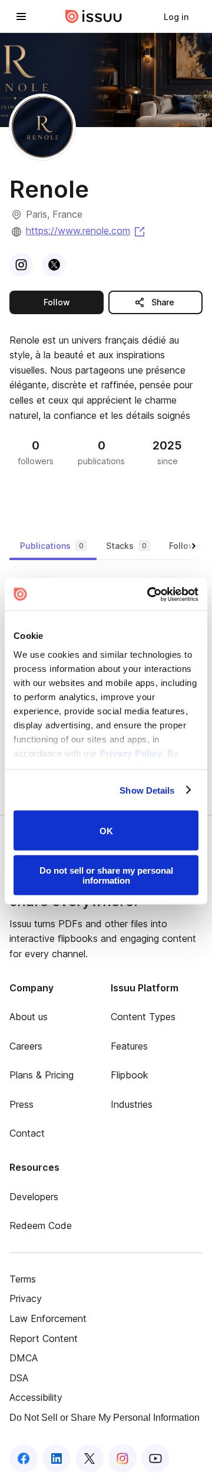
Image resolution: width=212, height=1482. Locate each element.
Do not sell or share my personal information (106, 875)
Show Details (147, 790)
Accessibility (35, 1397)
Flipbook (129, 1075)
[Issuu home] (94, 16)
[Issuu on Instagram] (122, 1458)
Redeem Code (40, 1225)
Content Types (143, 1017)
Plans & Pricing (41, 1075)
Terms (22, 1279)
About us (28, 1017)
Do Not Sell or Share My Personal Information (104, 1418)
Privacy (25, 1298)
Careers (25, 1046)
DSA (18, 1378)
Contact (27, 1133)
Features (129, 1046)
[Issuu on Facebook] (23, 1458)
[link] (176, 16)
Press (21, 1104)
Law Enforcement (48, 1318)
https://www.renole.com (86, 231)
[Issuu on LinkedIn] (56, 1458)
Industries (132, 1104)
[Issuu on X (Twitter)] (89, 1458)
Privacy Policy (131, 753)
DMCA (23, 1358)
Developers (33, 1197)
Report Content (43, 1338)
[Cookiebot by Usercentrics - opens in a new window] (149, 594)
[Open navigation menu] (21, 16)
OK (106, 830)
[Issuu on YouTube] (155, 1458)
